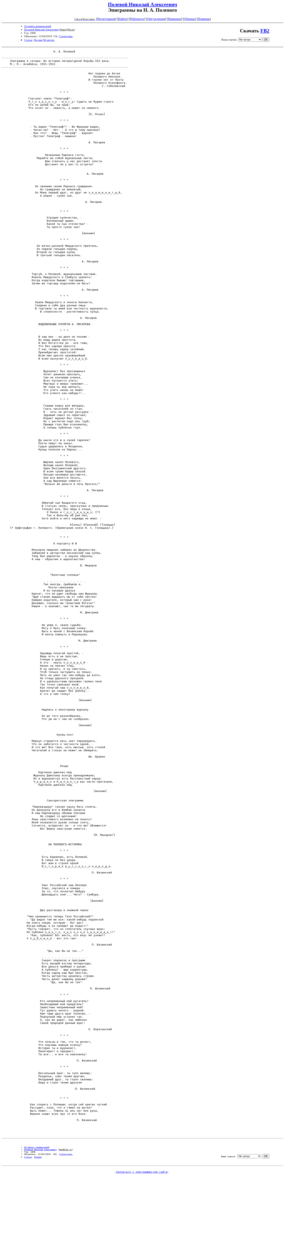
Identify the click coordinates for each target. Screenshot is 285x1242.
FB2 (264, 30)
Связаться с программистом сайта (142, 1171)
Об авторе (49, 40)
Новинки (174, 19)
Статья (28, 40)
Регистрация (106, 19)
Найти (122, 19)
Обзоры (189, 19)
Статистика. (66, 36)
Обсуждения (156, 19)
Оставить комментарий (37, 26)
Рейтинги (137, 19)
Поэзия (38, 40)
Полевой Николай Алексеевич (142, 4)
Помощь (204, 19)
